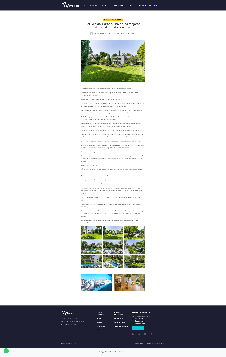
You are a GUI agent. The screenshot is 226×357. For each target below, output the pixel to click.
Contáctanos (138, 328)
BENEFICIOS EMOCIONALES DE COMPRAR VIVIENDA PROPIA (95, 282)
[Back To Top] (221, 352)
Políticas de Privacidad (68, 344)
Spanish (154, 6)
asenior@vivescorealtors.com (141, 316)
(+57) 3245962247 (138, 321)
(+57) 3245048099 (138, 323)
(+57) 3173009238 (138, 319)
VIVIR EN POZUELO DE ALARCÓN (134, 282)
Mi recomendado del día (113, 19)
